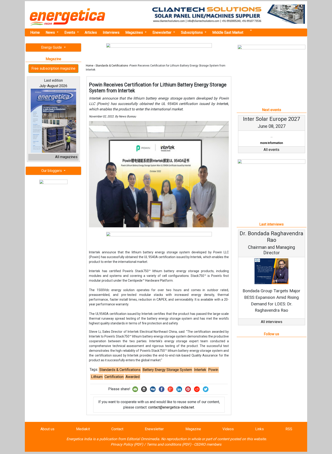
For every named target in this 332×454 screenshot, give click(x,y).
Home (35, 32)
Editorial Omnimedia (143, 439)
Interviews (111, 32)
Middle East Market (227, 32)
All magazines (66, 157)
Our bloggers (52, 171)
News (51, 32)
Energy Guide (52, 47)
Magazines (134, 32)
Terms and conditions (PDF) (169, 444)
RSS (288, 429)
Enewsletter (162, 32)
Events (70, 32)
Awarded (133, 377)
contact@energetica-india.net (171, 407)
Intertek (200, 370)
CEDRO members (207, 444)
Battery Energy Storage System (167, 370)
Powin (213, 370)
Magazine (193, 429)
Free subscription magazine (53, 68)
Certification (114, 377)
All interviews (271, 322)
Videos (228, 429)
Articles (91, 32)
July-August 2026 (53, 86)
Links (259, 429)
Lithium (97, 377)
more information (271, 143)
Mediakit (83, 429)
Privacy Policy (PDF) (127, 444)
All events (271, 149)
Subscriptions (192, 32)
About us (47, 429)
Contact (117, 429)
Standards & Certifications (112, 65)
